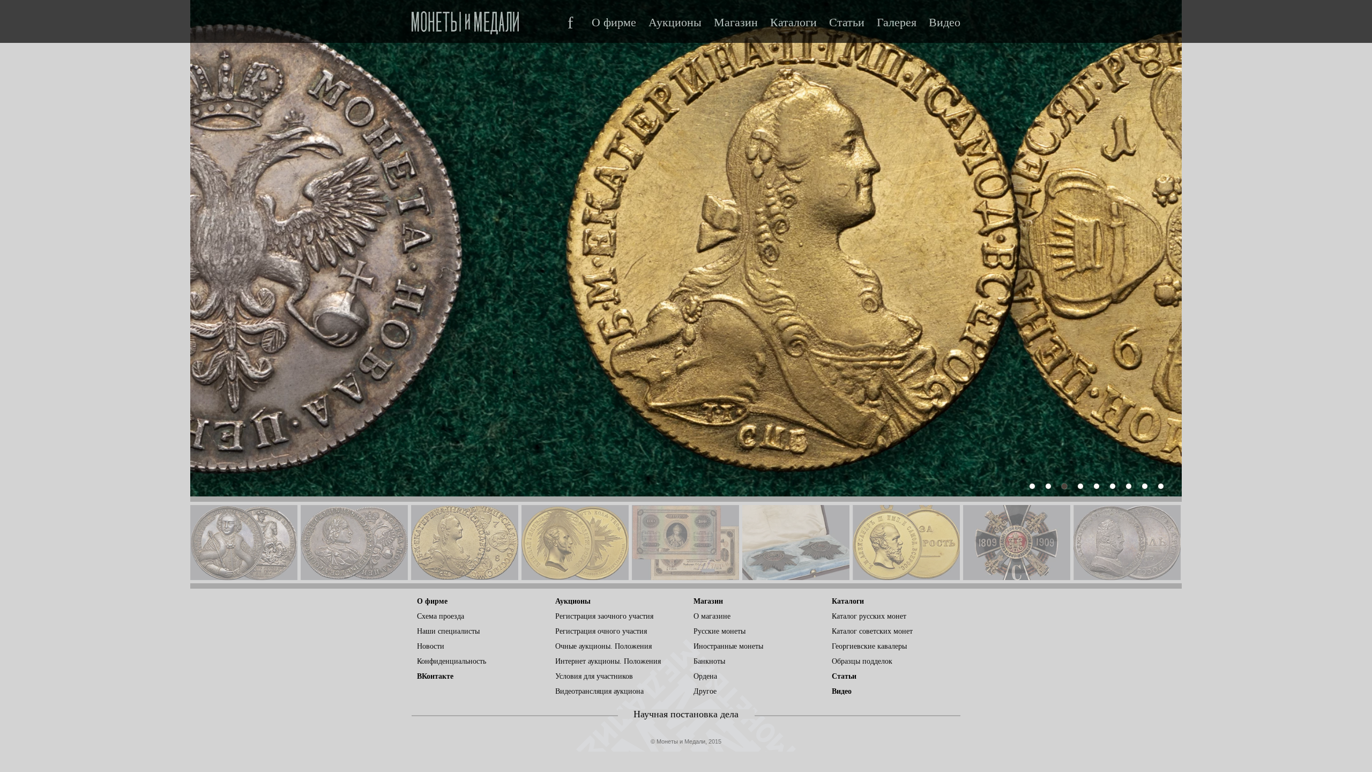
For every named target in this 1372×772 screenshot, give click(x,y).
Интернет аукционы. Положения (608, 661)
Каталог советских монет (872, 631)
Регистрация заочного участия (604, 616)
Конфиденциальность (451, 661)
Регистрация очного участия (601, 631)
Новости (430, 646)
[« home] (465, 19)
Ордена (705, 676)
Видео (944, 22)
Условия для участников (594, 676)
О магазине (712, 616)
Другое (705, 691)
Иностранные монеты (728, 646)
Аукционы (675, 22)
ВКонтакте (435, 676)
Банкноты (709, 661)
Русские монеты (719, 631)
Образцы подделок (862, 661)
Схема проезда (440, 616)
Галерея (896, 22)
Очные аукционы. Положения (603, 646)
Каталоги (793, 22)
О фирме (614, 22)
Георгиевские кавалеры (869, 646)
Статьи (846, 22)
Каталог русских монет (869, 616)
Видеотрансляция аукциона (599, 691)
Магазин (736, 22)
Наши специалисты (448, 631)
